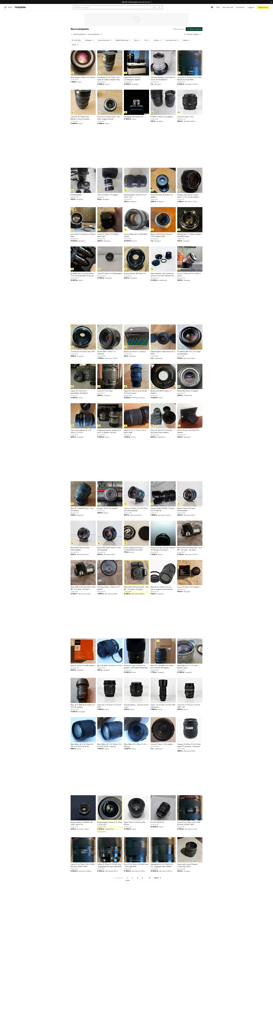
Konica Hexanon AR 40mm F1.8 (135, 273)
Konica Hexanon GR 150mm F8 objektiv (188, 431)
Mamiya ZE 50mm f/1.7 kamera (134, 351)
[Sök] (154, 7)
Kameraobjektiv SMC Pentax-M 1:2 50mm (163, 353)
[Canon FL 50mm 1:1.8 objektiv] (109, 180)
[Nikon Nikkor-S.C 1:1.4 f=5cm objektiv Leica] (189, 651)
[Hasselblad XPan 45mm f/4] (136, 102)
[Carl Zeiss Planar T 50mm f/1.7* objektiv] (109, 572)
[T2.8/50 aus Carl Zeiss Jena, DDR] (83, 337)
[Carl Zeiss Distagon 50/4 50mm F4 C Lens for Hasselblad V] (163, 63)
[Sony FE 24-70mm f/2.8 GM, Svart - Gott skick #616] (136, 849)
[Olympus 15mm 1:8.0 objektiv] (109, 493)
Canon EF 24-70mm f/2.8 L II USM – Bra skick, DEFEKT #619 (83, 865)
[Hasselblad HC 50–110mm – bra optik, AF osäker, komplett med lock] (109, 63)
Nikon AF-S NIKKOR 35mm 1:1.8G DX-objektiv (82, 509)
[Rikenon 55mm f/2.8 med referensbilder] (189, 493)
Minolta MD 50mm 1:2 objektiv (188, 391)
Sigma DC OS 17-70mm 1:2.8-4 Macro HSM (135, 431)
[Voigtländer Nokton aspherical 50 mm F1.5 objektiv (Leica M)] (109, 415)
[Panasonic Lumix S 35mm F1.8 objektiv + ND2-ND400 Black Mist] (136, 651)
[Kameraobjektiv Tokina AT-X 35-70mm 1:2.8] (136, 180)
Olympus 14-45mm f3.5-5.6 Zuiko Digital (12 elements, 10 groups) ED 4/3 (189, 745)
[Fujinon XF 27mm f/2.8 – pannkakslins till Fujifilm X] (83, 376)
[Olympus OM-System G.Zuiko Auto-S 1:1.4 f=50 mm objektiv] (189, 180)
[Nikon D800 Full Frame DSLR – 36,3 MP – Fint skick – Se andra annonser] (189, 533)
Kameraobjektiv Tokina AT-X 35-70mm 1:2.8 (135, 196)
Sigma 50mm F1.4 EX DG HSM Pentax (134, 823)
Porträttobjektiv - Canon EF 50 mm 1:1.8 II (136, 706)
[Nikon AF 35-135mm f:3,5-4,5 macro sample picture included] (163, 572)
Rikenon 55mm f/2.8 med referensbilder (186, 509)
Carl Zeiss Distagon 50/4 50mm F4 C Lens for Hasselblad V (163, 78)
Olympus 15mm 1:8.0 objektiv (107, 508)
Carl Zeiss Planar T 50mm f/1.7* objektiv (108, 588)
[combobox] (115, 7)
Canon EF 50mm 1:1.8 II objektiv (162, 744)
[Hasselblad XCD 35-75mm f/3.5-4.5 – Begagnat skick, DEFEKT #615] (163, 849)
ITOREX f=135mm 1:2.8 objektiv (162, 117)
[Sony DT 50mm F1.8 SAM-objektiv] (83, 651)
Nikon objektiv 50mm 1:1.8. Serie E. (83, 77)
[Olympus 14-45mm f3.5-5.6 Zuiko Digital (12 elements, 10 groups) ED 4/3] (189, 729)
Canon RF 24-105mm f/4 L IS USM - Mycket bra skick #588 (189, 78)
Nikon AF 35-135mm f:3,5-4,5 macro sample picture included (161, 588)
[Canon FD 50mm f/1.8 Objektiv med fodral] (109, 219)
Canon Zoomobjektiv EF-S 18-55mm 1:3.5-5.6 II (81, 431)
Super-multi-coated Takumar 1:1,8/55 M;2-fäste (187, 865)
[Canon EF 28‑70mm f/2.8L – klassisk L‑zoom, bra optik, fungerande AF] (83, 102)
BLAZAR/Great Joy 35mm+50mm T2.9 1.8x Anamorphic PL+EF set (82, 275)
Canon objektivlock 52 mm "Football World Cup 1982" (133, 549)
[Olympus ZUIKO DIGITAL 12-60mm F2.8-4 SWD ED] (163, 493)
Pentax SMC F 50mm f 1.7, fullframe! (106, 353)
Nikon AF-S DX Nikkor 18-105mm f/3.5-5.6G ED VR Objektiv (162, 667)
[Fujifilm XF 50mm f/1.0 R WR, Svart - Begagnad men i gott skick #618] (109, 849)
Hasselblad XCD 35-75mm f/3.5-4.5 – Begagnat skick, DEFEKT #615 (162, 865)
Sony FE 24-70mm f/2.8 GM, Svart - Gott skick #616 (136, 865)
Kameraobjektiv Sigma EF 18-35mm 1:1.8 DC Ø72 (109, 823)
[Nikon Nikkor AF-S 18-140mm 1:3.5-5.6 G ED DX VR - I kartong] (109, 729)
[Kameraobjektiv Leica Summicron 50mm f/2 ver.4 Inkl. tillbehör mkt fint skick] (163, 259)
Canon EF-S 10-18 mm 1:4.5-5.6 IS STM (109, 706)
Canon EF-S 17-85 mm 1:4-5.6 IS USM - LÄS (188, 706)
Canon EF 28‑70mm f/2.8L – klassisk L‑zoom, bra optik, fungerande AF (80, 118)
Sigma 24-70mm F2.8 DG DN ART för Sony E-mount (135, 392)
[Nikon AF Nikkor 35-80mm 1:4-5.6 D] (109, 651)
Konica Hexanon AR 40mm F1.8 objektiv (162, 196)
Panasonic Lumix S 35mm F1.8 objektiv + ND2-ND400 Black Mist (136, 667)
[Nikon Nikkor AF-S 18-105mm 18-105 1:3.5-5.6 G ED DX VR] (83, 729)
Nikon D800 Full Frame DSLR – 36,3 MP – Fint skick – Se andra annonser (189, 549)
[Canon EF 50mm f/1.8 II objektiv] (189, 572)
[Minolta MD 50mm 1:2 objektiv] (189, 376)
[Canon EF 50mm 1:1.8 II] (189, 102)
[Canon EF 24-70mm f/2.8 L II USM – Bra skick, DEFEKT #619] (83, 849)
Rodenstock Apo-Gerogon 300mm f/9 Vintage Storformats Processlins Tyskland (163, 549)
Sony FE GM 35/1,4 (157, 822)
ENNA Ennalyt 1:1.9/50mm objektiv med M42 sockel (189, 235)
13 (149, 878)
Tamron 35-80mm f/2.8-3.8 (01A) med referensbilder (135, 509)
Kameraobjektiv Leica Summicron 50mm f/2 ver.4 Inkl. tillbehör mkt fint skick (162, 275)
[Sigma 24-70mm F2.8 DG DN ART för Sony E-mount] (136, 376)
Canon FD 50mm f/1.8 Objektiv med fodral (108, 235)
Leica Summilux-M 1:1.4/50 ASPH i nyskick (136, 235)
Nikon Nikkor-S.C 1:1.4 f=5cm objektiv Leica (187, 667)
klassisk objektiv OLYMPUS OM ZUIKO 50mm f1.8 (81, 823)
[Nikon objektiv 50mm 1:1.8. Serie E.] (83, 63)
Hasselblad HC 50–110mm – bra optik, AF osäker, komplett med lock (108, 78)
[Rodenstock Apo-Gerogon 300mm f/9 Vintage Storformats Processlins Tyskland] (163, 533)
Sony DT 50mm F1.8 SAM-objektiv (83, 665)
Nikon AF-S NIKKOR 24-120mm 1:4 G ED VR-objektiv (83, 706)
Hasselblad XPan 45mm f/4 (133, 117)
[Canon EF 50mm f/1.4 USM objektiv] (109, 259)
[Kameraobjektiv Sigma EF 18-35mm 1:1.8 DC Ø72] (110, 808)
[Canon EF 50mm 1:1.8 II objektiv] (163, 729)
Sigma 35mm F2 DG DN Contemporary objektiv (132, 78)
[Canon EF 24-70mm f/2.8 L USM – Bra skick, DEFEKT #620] (189, 807)
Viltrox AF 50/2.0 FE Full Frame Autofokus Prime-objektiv (161, 431)
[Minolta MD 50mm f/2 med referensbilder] (83, 533)
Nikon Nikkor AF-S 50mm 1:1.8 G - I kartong (136, 745)
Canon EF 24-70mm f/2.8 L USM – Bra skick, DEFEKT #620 (189, 823)
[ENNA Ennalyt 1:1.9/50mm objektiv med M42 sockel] (189, 219)
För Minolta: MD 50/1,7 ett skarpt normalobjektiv (189, 353)
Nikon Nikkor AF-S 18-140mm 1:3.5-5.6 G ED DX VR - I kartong (109, 745)
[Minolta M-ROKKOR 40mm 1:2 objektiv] (163, 376)
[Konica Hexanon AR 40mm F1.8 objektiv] (163, 180)
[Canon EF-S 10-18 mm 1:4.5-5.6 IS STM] (109, 690)
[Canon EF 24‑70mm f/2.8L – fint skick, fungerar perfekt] (109, 102)
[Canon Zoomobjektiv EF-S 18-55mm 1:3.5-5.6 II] (83, 415)
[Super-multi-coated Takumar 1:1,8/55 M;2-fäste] (189, 849)
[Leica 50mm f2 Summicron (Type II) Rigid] (83, 219)
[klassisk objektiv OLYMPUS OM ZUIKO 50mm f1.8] (83, 807)
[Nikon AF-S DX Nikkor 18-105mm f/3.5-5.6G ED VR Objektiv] (163, 651)
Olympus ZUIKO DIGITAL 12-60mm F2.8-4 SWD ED (162, 509)
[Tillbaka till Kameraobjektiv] (71, 34)
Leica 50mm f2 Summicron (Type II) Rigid (83, 235)
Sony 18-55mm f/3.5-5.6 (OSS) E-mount (189, 275)
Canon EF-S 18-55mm (105, 391)
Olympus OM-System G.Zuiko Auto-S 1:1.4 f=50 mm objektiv (188, 196)
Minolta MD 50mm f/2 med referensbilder (80, 549)
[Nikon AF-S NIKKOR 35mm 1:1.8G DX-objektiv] (83, 493)
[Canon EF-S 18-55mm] (109, 376)
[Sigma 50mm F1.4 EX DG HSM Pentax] (136, 807)
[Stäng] (271, 2)
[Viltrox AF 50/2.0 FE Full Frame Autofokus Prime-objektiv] (163, 415)
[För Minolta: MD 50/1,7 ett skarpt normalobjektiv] (189, 337)
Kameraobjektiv (79, 34)
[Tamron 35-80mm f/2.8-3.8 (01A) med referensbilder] (136, 493)
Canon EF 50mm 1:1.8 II (185, 117)
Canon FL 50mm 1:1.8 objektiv (107, 195)
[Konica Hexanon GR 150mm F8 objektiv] (189, 415)
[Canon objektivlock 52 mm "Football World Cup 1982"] (136, 533)
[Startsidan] (20, 7)
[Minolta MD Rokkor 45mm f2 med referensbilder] (109, 533)
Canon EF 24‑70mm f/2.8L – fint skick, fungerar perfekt (108, 118)
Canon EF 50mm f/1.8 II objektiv (188, 587)
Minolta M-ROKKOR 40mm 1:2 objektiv (161, 392)
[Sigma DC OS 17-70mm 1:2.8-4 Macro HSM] (136, 415)
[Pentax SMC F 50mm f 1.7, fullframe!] (109, 337)
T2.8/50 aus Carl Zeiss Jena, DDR (82, 351)
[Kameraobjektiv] (83, 180)
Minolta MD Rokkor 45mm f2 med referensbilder (109, 549)
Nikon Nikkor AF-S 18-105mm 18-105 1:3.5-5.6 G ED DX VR (82, 745)
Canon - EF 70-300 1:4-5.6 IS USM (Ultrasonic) (163, 706)
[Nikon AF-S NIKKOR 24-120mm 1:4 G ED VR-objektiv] (83, 690)
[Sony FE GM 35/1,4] (163, 807)
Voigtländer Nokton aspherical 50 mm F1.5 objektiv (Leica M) (109, 431)
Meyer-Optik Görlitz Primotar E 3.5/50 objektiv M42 (161, 235)
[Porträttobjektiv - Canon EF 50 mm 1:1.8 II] (136, 690)
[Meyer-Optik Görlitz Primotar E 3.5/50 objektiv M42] (163, 219)
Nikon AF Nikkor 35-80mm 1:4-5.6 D (109, 665)
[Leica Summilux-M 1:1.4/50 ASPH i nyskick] (136, 219)
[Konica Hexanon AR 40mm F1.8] (136, 259)
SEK (217, 7)
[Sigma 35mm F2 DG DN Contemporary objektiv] (136, 63)
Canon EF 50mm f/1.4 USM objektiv (109, 273)
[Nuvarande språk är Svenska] (212, 7)
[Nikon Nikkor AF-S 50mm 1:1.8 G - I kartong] (136, 729)
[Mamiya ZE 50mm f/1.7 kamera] (136, 337)
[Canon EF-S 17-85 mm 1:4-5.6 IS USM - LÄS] (189, 690)
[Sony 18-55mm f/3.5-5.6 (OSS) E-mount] (189, 259)
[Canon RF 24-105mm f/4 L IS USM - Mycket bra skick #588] (189, 63)
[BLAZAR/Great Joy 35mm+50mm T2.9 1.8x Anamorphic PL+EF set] (83, 259)
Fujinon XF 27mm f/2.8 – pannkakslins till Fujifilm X (79, 392)
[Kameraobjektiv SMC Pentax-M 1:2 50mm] (163, 337)
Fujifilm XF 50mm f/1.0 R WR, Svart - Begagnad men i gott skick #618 (109, 865)
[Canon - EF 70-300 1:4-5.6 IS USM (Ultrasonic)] (163, 690)
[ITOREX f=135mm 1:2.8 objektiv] (163, 102)
